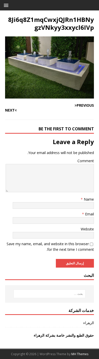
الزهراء (88, 322)
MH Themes (79, 354)
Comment (85, 160)
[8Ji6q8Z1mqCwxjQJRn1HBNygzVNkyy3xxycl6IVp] (49, 95)
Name (88, 199)
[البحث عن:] (50, 293)
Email (89, 214)
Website (87, 229)
